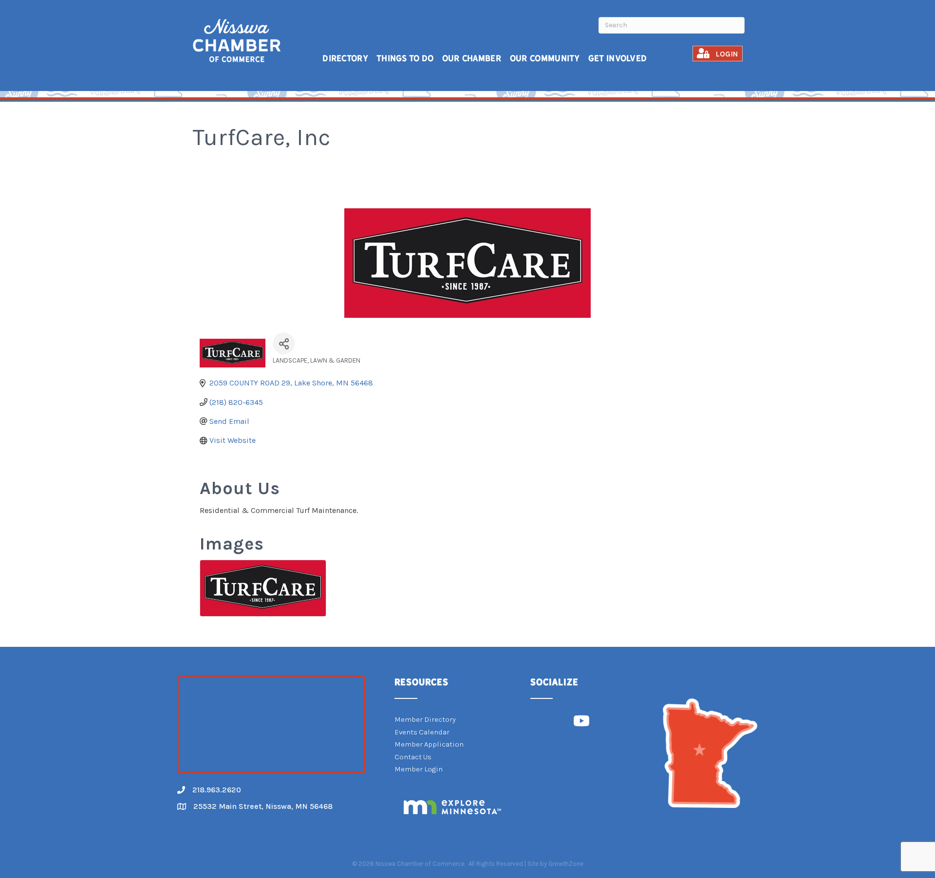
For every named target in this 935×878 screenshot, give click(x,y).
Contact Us (412, 756)
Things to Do (405, 58)
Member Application (429, 744)
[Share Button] (284, 343)
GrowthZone (565, 863)
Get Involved (617, 58)
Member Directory (425, 719)
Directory (345, 58)
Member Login (418, 769)
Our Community (545, 58)
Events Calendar (421, 732)
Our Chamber (472, 58)
